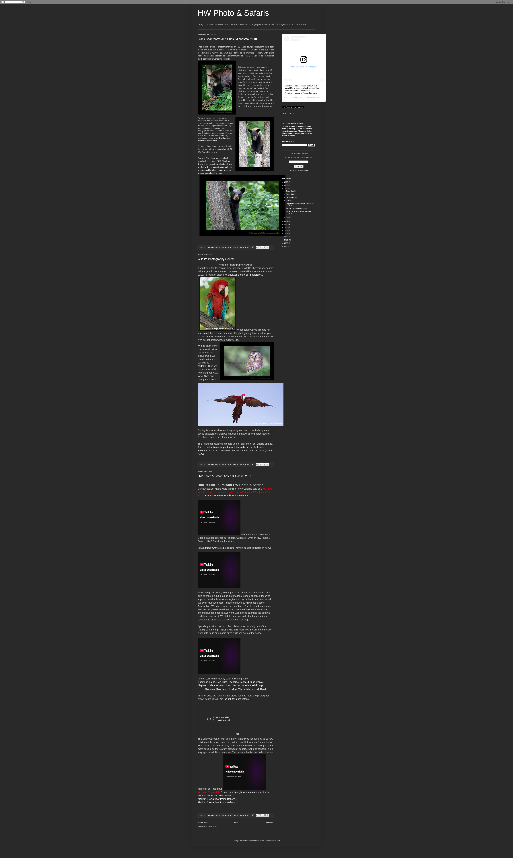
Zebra (212, 685)
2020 (286, 182)
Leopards (234, 682)
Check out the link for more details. (230, 699)
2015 (286, 227)
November (290, 194)
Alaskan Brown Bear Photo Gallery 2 (217, 802)
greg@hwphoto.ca (214, 548)
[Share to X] (262, 247)
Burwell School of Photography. (246, 274)
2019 (286, 185)
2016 (286, 224)
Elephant (202, 685)
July (287, 200)
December (290, 191)
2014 (286, 231)
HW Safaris (241, 47)
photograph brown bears (236, 447)
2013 (286, 234)
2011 (286, 240)
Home (236, 822)
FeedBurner (303, 170)
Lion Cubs (221, 682)
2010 (286, 243)
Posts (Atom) (212, 826)
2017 (286, 221)
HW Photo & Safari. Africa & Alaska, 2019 (225, 476)
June (288, 217)
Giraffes (220, 685)
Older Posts (269, 822)
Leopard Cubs (247, 682)
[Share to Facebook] (265, 247)
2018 (286, 188)
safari (206, 333)
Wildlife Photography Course (216, 259)
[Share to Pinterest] (267, 247)
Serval (259, 682)
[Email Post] (253, 247)
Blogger (277, 841)
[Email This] (257, 247)
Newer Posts (203, 822)
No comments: (245, 247)
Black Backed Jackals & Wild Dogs (244, 685)
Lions (212, 682)
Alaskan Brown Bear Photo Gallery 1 (217, 799)
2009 (286, 246)
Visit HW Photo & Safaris (217, 495)
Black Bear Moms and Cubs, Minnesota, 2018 (227, 39)
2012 (286, 237)
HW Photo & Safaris (233, 12)
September (290, 197)
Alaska (212, 447)
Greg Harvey (304, 97)
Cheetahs (203, 682)
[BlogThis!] (260, 247)
